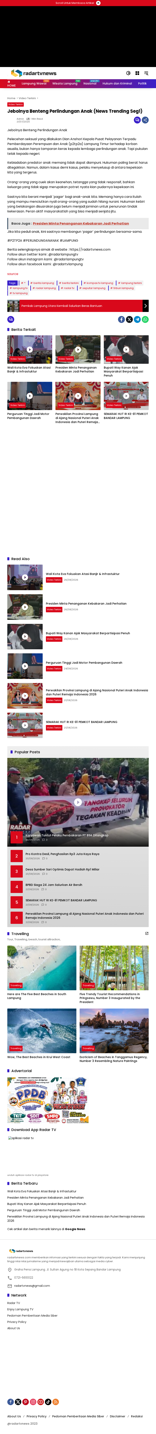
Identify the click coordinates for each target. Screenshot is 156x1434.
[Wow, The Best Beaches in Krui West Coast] (41, 1031)
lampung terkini (131, 283)
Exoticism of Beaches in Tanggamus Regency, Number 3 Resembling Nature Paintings (113, 1059)
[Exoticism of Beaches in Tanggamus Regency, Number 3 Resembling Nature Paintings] (114, 1031)
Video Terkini (15, 104)
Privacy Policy (16, 1322)
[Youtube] (40, 1402)
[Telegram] (137, 319)
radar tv (69, 288)
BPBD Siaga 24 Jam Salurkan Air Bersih (54, 885)
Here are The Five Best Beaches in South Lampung (36, 996)
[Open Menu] (137, 73)
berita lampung (44, 283)
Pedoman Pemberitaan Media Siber (32, 1316)
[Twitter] (129, 319)
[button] (128, 73)
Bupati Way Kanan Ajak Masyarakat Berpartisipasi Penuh (123, 372)
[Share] (145, 120)
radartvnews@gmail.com (32, 1286)
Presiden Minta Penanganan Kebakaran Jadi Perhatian (76, 370)
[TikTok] (48, 1402)
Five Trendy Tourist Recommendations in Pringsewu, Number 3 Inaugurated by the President (110, 998)
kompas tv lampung (100, 283)
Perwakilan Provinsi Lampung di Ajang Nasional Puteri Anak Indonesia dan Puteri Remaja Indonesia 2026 (77, 418)
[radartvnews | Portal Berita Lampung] (33, 73)
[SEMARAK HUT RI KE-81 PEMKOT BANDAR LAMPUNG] (126, 396)
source (12, 274)
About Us (13, 1328)
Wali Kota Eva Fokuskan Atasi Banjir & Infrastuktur (29, 370)
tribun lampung (124, 288)
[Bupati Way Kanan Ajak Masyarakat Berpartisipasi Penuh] (126, 349)
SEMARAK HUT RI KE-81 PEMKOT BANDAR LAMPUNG (126, 416)
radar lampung (46, 288)
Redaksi (137, 1416)
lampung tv (20, 288)
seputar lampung (93, 288)
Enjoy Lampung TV (20, 1309)
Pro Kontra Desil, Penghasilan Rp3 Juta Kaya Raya (62, 854)
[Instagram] (33, 1402)
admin (20, 119)
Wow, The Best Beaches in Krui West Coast (38, 1057)
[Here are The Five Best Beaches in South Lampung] (41, 968)
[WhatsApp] (145, 319)
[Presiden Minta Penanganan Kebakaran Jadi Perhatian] (77, 349)
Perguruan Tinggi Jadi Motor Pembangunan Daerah (28, 416)
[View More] (147, 933)
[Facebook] (121, 319)
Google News (75, 1229)
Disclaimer (117, 1416)
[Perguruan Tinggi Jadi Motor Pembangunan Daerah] (29, 396)
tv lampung (20, 293)
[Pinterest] (25, 1402)
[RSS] (55, 1402)
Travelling (16, 985)
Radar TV (13, 1303)
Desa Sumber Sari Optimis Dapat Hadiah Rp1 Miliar (63, 869)
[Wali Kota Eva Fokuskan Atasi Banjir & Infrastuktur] (29, 349)
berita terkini (70, 283)
